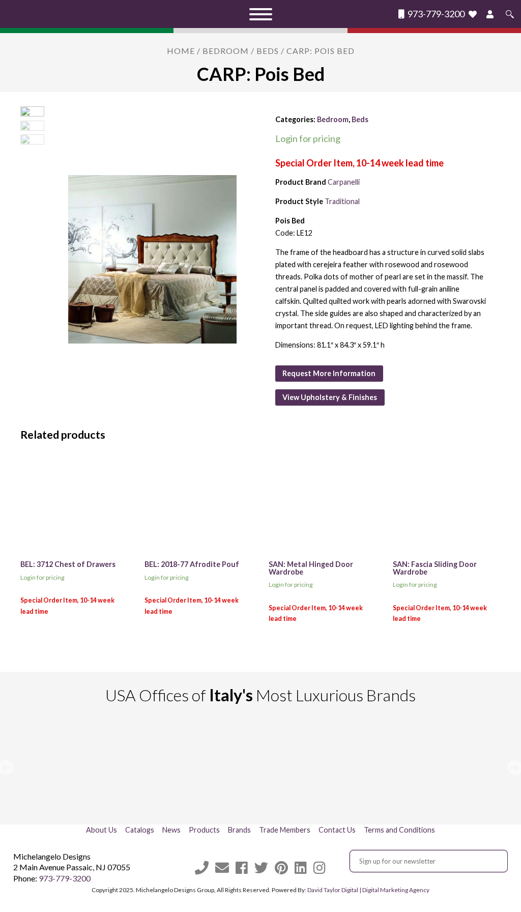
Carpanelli (344, 182)
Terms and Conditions (399, 829)
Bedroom (225, 50)
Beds (267, 50)
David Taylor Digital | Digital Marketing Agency (368, 890)
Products (204, 829)
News (171, 829)
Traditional (342, 201)
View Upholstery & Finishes (329, 397)
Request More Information (328, 373)
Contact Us (337, 829)
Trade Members (284, 829)
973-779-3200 (435, 14)
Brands (239, 829)
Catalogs (139, 829)
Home (181, 50)
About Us (101, 829)
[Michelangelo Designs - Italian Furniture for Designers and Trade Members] (92, 14)
